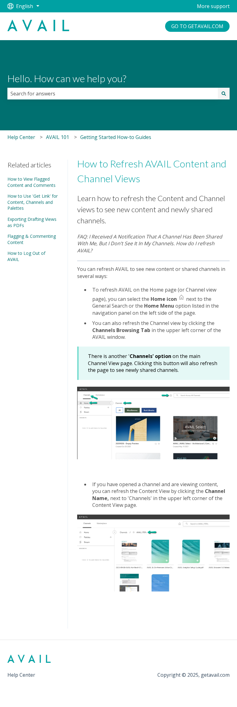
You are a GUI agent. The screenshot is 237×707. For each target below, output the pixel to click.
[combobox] (112, 93)
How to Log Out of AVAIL (26, 256)
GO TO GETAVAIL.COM (197, 26)
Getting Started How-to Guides (115, 137)
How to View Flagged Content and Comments (31, 182)
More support (213, 6)
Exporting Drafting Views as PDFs (31, 222)
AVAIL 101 (57, 137)
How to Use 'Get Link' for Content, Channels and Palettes (32, 202)
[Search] (224, 93)
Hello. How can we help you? (66, 78)
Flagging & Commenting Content (31, 239)
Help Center (21, 137)
